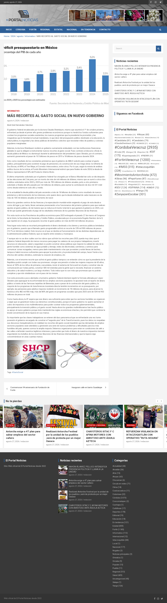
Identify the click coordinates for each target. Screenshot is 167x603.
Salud (115, 575)
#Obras (121, 178)
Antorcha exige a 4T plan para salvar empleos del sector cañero (85, 481)
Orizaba (116, 561)
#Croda (120, 152)
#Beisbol (139, 137)
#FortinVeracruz (132, 160)
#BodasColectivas (152, 137)
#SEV (121, 187)
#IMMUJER (143, 164)
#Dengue (131, 152)
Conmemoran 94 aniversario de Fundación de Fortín (29, 388)
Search (158, 49)
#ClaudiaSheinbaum (125, 143)
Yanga (115, 586)
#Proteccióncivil (136, 182)
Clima (115, 487)
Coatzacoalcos (119, 491)
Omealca (116, 557)
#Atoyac (143, 134)
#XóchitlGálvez (128, 191)
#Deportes (142, 152)
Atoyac (116, 476)
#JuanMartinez (129, 171)
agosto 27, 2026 (12, 445)
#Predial (122, 182)
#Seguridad (134, 184)
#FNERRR (147, 156)
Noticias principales (121, 554)
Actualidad (117, 466)
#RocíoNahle (121, 184)
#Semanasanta (148, 184)
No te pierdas (14, 401)
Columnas (117, 494)
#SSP (118, 191)
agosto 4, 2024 (13, 121)
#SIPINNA (136, 187)
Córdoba (20, 29)
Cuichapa (117, 505)
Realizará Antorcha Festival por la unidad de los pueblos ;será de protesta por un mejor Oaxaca (23, 436)
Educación (117, 519)
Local (115, 543)
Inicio (9, 29)
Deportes (51, 425)
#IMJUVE (123, 164)
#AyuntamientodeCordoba (124, 137)
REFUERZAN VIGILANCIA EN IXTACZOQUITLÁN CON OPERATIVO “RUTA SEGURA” (102, 434)
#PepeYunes (137, 178)
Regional (45, 29)
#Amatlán (130, 135)
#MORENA (142, 171)
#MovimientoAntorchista (136, 175)
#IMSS (127, 166)
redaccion (25, 121)
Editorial (116, 515)
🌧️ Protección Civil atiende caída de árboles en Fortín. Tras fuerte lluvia (141, 434)
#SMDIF (153, 187)
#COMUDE (142, 143)
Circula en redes (119, 484)
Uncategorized (119, 579)
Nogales (116, 550)
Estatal (58, 29)
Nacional (72, 29)
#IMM (133, 164)
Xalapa (115, 582)
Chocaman (117, 480)
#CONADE (154, 143)
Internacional (118, 536)
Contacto (104, 29)
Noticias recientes (71, 460)
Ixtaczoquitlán (119, 540)
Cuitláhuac (117, 508)
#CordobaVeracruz (136, 147)
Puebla (115, 568)
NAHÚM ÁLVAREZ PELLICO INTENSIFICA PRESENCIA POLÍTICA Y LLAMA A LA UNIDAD (88, 469)
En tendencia (88, 29)
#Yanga (142, 190)
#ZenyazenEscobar (130, 194)
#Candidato (140, 140)
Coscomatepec (119, 501)
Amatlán (116, 469)
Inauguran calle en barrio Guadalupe (87, 387)
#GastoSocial (17, 372)
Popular (116, 564)
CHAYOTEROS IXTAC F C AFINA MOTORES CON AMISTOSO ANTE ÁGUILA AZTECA (60, 436)
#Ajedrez (119, 135)
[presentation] (157, 401)
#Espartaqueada (131, 156)
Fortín (32, 29)
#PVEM (149, 182)
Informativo (13, 111)
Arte (114, 473)
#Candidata (123, 140)
